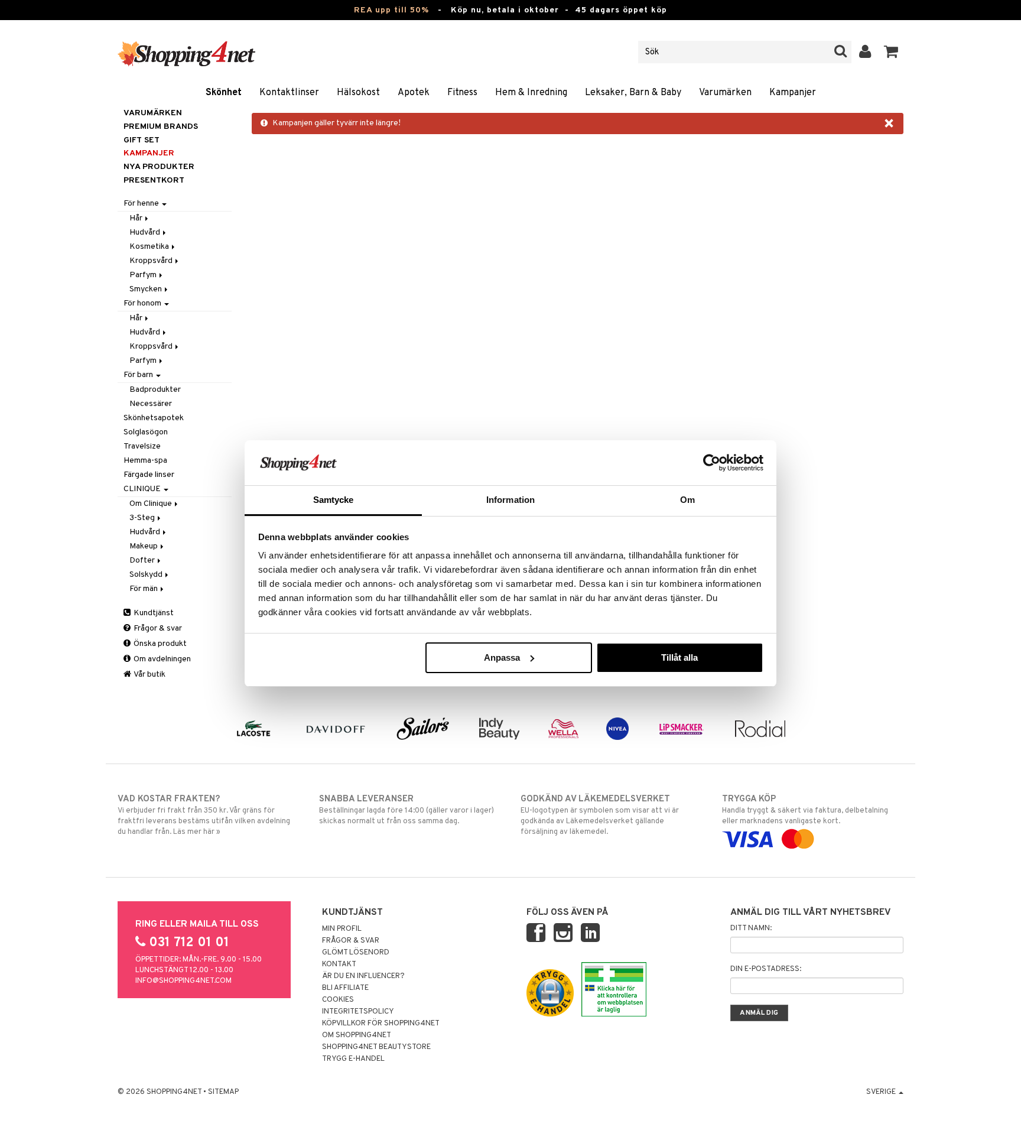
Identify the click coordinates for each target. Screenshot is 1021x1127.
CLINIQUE (142, 489)
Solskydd (146, 575)
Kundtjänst (153, 613)
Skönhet (224, 93)
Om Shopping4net (356, 1035)
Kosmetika (150, 247)
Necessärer (150, 404)
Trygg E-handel (353, 1059)
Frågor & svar (157, 628)
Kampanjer (792, 93)
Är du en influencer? (363, 976)
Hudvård (145, 233)
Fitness (462, 93)
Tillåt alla (679, 657)
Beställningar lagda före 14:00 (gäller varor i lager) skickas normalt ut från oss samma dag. (406, 810)
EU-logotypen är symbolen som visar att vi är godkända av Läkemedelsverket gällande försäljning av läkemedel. (600, 815)
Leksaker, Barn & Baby (633, 93)
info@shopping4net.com (183, 981)
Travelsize (142, 446)
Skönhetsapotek (153, 418)
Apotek (414, 93)
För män (144, 589)
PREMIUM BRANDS (160, 127)
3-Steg (143, 518)
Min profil (342, 929)
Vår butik (148, 675)
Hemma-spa (145, 461)
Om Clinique (151, 504)
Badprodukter (155, 390)
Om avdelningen (161, 659)
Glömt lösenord (355, 952)
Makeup (144, 546)
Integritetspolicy (358, 1011)
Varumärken (725, 93)
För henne (142, 204)
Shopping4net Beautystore (376, 1047)
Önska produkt (159, 644)
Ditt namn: (751, 928)
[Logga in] (865, 52)
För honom (143, 303)
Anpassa (502, 657)
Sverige (882, 1092)
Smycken (146, 289)
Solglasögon (145, 432)
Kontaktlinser (289, 93)
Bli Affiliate (345, 988)
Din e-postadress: (765, 969)
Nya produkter (158, 167)
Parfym (143, 275)
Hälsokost (358, 93)
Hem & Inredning (531, 93)
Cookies (338, 1000)
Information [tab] (510, 500)
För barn (139, 375)
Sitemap (223, 1092)
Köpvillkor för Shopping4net (381, 1023)
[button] (891, 52)
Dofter (143, 561)
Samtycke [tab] (333, 500)
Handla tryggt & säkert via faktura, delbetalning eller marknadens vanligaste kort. (805, 810)
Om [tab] (687, 500)
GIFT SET (141, 140)
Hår (136, 218)
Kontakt (339, 964)
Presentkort (153, 181)
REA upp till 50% (391, 10)
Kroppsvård (151, 261)
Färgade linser (148, 475)
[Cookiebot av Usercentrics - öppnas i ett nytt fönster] (711, 463)
